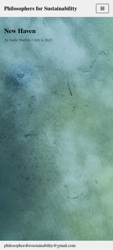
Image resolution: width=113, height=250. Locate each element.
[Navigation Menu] (102, 8)
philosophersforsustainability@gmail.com (39, 245)
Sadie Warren (20, 39)
